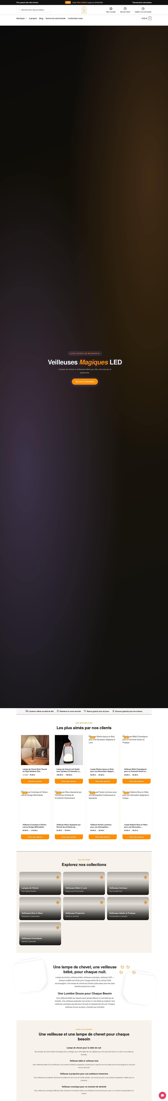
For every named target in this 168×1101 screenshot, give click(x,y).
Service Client (125, 12)
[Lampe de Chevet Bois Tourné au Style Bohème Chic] (35, 750)
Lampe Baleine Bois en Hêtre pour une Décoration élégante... (135, 826)
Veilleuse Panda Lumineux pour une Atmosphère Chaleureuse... (100, 826)
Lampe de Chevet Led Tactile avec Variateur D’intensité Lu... (68, 770)
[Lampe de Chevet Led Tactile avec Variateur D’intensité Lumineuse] (69, 750)
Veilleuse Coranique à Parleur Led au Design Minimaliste (34, 826)
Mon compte (111, 12)
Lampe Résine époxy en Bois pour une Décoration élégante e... (102, 770)
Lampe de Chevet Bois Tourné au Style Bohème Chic (35, 770)
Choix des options (69, 781)
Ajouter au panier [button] (35, 781)
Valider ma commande (143, 12)
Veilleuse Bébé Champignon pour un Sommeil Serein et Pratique (135, 770)
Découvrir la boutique (85, 381)
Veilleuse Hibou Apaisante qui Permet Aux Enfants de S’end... (68, 826)
